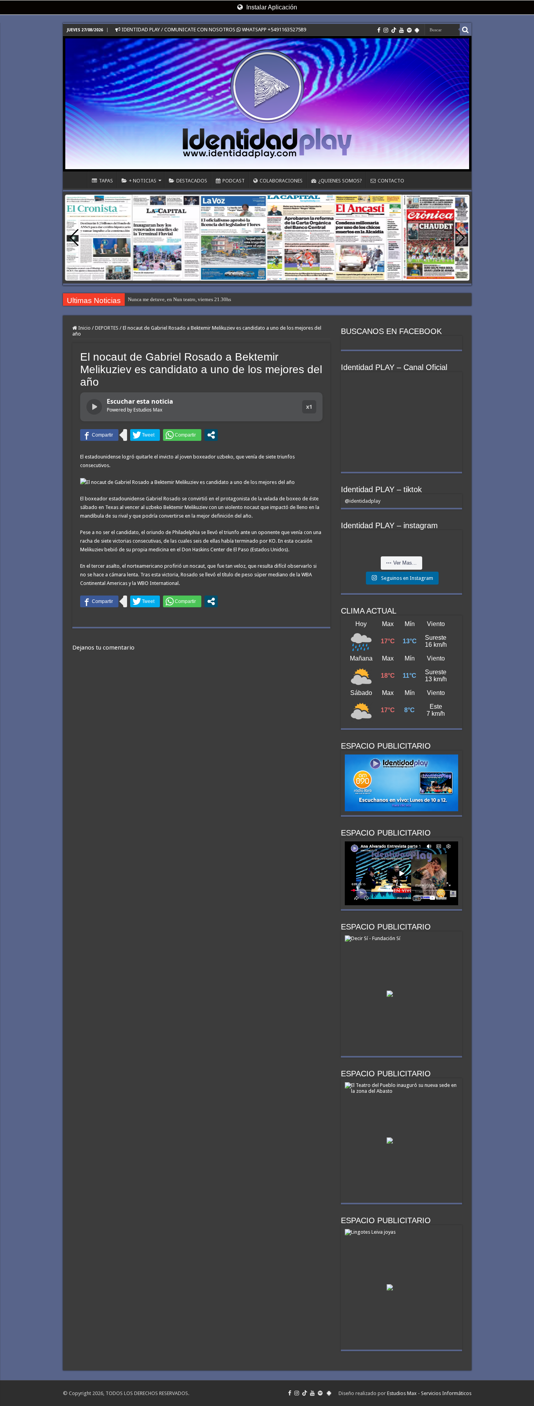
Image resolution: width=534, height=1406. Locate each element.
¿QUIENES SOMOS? (340, 181)
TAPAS (106, 181)
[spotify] (409, 30)
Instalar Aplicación (271, 7)
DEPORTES (106, 328)
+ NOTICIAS (142, 181)
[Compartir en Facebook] (99, 435)
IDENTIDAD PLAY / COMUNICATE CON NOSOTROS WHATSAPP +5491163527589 (213, 29)
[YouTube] (401, 30)
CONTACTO (391, 181)
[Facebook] (378, 30)
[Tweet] (145, 435)
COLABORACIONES (281, 181)
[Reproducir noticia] (94, 407)
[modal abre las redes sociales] (211, 435)
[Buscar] (465, 30)
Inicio (84, 328)
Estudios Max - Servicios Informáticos (429, 1393)
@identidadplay (362, 501)
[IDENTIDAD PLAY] (267, 103)
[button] (460, 237)
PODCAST (233, 181)
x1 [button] (309, 406)
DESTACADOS (191, 181)
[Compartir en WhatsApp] (182, 435)
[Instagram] (386, 30)
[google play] (417, 30)
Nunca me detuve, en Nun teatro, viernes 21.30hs (179, 299)
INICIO (77, 179)
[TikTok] (394, 30)
